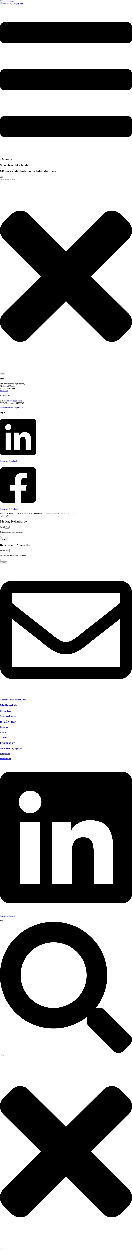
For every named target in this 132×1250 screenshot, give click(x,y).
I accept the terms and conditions (13, 556)
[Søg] (1, 1249)
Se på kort (4, 391)
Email (2, 527)
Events (3, 732)
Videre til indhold (7, 1)
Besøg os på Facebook (9, 509)
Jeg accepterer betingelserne (11, 533)
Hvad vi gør (8, 721)
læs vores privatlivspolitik (10, 534)
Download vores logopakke (11, 407)
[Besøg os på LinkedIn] (18, 457)
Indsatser (4, 727)
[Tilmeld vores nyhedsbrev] (66, 695)
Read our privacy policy (9, 558)
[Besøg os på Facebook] (18, 505)
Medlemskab (8, 705)
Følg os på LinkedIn (8, 916)
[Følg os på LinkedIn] (66, 912)
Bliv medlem (5, 711)
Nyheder (4, 737)
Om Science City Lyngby (11, 748)
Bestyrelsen (5, 753)
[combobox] (12, 179)
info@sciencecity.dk (14, 401)
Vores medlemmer (8, 716)
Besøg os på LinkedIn (9, 461)
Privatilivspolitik (51, 513)
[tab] (2, 516)
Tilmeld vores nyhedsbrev (13, 699)
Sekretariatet (5, 758)
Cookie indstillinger (67, 513)
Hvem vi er (7, 743)
